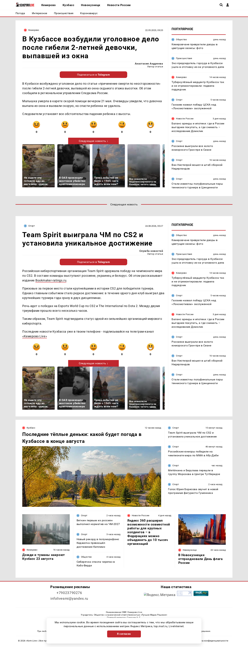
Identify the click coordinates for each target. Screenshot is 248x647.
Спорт (179, 99)
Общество (181, 39)
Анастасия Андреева (149, 63)
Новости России (185, 118)
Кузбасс (31, 428)
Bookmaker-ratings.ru (50, 280)
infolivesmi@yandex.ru (69, 599)
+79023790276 (69, 593)
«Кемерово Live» (34, 336)
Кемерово (33, 30)
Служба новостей (151, 250)
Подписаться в (93, 74)
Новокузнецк (190, 550)
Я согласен (124, 633)
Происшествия (184, 58)
